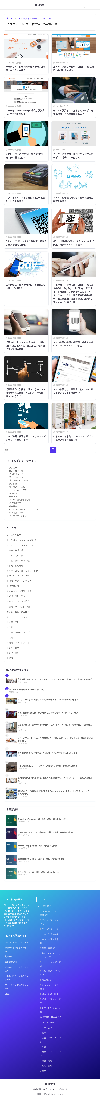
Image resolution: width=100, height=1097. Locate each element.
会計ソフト (14, 496)
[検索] (53, 450)
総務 (11, 658)
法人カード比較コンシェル (16, 942)
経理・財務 (14, 653)
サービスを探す (13, 535)
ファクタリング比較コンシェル (16, 987)
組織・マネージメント (19, 642)
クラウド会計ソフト (18, 493)
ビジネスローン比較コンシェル (16, 969)
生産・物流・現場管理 (19, 560)
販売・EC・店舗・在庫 (19, 606)
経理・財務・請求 (17, 596)
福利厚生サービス (17, 506)
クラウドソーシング (18, 516)
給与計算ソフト (16, 503)
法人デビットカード (18, 471)
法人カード (14, 467)
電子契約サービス (17, 487)
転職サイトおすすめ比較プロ (16, 949)
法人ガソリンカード (18, 477)
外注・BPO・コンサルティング (23, 570)
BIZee (39, 4)
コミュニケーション (18, 617)
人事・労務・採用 (17, 555)
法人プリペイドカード (19, 480)
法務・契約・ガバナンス (20, 581)
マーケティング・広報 (19, 576)
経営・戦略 (14, 647)
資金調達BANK (11, 962)
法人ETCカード (16, 474)
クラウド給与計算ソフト (20, 500)
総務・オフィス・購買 (19, 601)
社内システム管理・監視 (20, 591)
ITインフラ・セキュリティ (21, 545)
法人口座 (13, 484)
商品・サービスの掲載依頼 (55, 1089)
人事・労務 (14, 622)
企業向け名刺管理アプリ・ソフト (24, 509)
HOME (51, 1084)
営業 (11, 627)
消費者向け (14, 586)
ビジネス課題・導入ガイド (18, 612)
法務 (11, 637)
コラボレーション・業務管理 (22, 540)
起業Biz (8, 956)
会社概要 (37, 1089)
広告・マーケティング (19, 632)
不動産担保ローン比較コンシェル (16, 978)
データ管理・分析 (17, 550)
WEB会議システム (17, 513)
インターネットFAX (18, 490)
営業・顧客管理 (16, 565)
